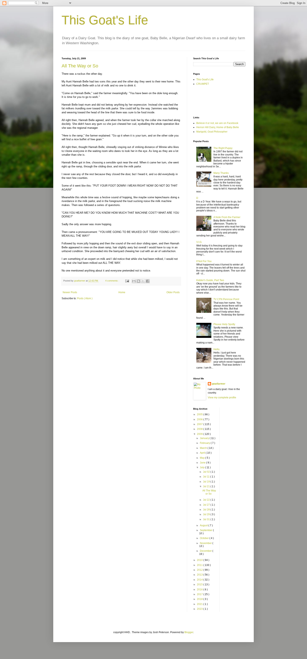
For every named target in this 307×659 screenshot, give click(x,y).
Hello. (216, 349)
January (205, 438)
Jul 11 (206, 476)
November (206, 543)
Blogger (188, 632)
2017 (200, 594)
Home (121, 292)
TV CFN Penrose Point (226, 299)
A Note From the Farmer (226, 217)
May (202, 457)
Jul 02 (207, 471)
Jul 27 (207, 504)
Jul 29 (207, 514)
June (203, 462)
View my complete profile (222, 397)
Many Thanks (221, 173)
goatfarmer (218, 383)
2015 (200, 584)
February (205, 443)
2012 (200, 569)
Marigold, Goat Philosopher (211, 131)
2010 (200, 560)
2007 (200, 424)
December (206, 550)
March (204, 448)
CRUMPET (202, 83)
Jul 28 (207, 509)
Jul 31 (207, 519)
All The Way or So (80, 65)
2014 (200, 579)
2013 (200, 574)
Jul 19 (207, 481)
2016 (200, 589)
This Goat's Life (105, 20)
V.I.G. (199, 242)
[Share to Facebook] (148, 281)
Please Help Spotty (224, 324)
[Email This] (134, 281)
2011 (200, 565)
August (204, 525)
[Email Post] (127, 280)
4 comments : (112, 280)
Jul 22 (207, 499)
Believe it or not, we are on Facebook (217, 123)
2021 (200, 604)
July (202, 467)
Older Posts (173, 292)
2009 (200, 434)
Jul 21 (207, 486)
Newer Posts (70, 292)
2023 (200, 608)
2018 (200, 599)
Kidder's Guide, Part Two (210, 280)
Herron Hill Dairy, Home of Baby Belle (217, 127)
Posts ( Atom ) (85, 298)
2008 (200, 429)
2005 (200, 414)
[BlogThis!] (138, 281)
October (204, 538)
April (203, 452)
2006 (200, 419)
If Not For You (204, 261)
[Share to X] (143, 281)
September (206, 530)
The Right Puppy (222, 148)
